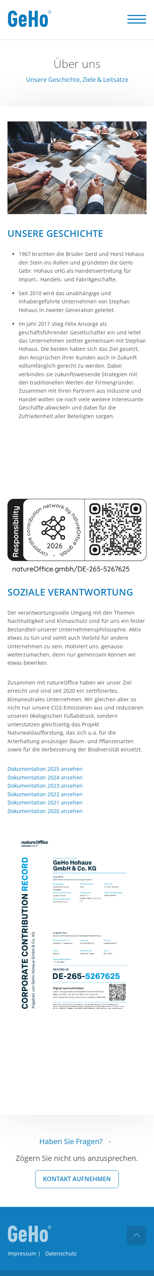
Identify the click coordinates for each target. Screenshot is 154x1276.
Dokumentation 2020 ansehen (45, 811)
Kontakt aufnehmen (77, 1179)
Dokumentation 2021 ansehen (45, 802)
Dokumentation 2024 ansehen (45, 777)
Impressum (22, 1253)
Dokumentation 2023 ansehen (45, 785)
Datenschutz (61, 1253)
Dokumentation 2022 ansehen (45, 794)
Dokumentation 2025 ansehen (45, 768)
